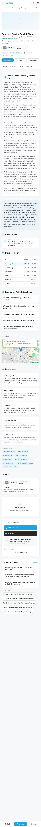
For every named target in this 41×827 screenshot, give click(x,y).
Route (35, 824)
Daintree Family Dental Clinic (15, 341)
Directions (34, 60)
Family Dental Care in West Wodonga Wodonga (19, 603)
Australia (7, 8)
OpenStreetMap (35, 362)
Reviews (21, 66)
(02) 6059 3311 (16, 53)
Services (13, 66)
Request (21, 824)
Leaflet (27, 362)
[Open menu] (38, 3)
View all (35, 562)
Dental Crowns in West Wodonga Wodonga (17, 607)
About (5, 66)
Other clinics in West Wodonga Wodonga (18, 594)
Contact (30, 66)
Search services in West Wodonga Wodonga (19, 598)
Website (28, 53)
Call (21, 60)
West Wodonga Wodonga (19, 8)
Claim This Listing (22, 552)
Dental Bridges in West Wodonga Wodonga (17, 612)
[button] (20, 349)
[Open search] (33, 3)
